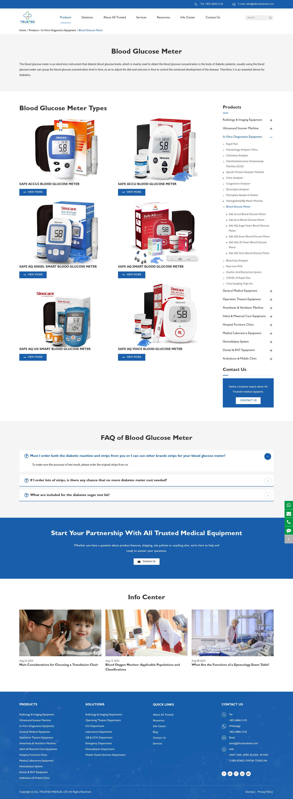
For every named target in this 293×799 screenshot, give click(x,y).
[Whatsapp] (289, 505)
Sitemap (249, 792)
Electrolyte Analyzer (237, 189)
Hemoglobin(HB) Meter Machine (244, 201)
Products (65, 17)
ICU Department (94, 726)
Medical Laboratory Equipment (242, 333)
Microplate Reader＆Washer (242, 195)
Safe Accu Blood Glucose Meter (246, 220)
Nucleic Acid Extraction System (243, 272)
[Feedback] (289, 530)
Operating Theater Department (103, 720)
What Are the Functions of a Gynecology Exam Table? (230, 665)
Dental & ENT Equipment (239, 350)
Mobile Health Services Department (105, 755)
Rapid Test (232, 144)
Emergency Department (98, 743)
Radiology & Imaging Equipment (242, 120)
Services (141, 17)
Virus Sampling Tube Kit (239, 284)
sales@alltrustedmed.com (243, 743)
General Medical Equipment (240, 291)
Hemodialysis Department (100, 749)
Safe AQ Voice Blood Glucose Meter (249, 253)
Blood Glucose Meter (91, 30)
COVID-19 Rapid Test (238, 278)
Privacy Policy (265, 792)
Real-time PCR (234, 266)
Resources (163, 17)
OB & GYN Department (99, 738)
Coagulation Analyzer (238, 184)
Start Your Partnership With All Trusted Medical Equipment (146, 534)
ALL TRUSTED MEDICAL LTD (51, 792)
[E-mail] (289, 513)
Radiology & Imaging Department (103, 715)
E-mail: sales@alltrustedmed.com (256, 4)
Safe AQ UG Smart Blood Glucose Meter (248, 245)
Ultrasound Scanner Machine (241, 128)
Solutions (87, 17)
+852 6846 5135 (238, 732)
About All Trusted (114, 17)
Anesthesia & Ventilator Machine (243, 308)
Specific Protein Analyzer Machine (245, 172)
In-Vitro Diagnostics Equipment (58, 30)
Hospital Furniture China (238, 325)
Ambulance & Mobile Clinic (240, 358)
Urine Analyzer (234, 178)
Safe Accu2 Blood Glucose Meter (247, 214)
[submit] (270, 17)
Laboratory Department (98, 732)
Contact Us (213, 17)
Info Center (187, 17)
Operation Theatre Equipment (242, 299)
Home (22, 30)
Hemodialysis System (236, 342)
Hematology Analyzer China (242, 150)
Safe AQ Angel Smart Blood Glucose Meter (249, 228)
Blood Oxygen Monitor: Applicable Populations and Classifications (142, 667)
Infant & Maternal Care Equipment (244, 316)
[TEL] (289, 522)
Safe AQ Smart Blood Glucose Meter (249, 237)
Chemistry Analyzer (237, 155)
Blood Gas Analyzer (237, 261)
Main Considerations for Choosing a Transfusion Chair (58, 665)
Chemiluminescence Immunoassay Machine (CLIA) (244, 164)
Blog (155, 732)
